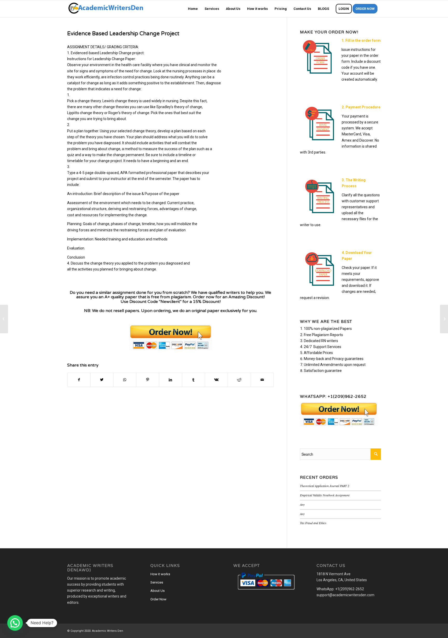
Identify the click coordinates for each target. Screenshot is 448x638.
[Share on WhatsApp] (125, 380)
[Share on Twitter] (101, 380)
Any (302, 504)
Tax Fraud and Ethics (313, 523)
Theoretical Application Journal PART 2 (324, 486)
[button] (15, 623)
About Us (157, 591)
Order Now (158, 599)
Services (156, 582)
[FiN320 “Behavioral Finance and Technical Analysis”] (4, 319)
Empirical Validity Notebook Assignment (324, 495)
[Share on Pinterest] (147, 380)
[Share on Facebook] (78, 380)
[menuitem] (193, 8)
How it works (160, 574)
